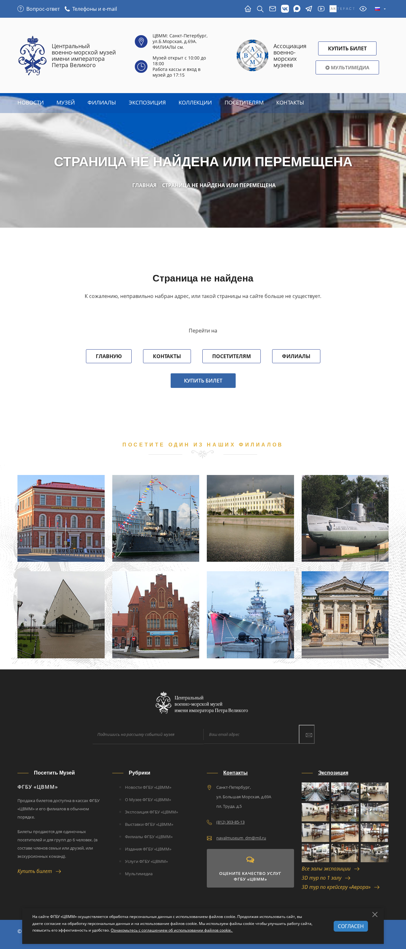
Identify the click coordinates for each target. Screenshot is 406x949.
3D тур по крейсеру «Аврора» (338, 886)
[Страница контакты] (273, 9)
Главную (109, 356)
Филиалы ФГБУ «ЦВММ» (149, 836)
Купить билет (203, 380)
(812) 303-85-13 (230, 822)
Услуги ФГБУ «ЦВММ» (146, 861)
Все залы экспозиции (328, 868)
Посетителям (231, 356)
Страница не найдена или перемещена (219, 185)
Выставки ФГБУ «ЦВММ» (149, 824)
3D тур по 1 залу (323, 877)
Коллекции (195, 102)
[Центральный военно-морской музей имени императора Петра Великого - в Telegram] (309, 9)
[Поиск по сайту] (260, 9)
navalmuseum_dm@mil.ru (241, 838)
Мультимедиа (349, 67)
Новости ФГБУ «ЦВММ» (148, 787)
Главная (144, 185)
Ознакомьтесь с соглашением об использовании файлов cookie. (172, 930)
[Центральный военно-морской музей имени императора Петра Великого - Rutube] (321, 9)
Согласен (351, 926)
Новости (30, 102)
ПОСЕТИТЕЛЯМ (244, 102)
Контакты (290, 102)
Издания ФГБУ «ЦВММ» (148, 849)
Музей (65, 102)
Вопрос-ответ (43, 8)
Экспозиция (147, 102)
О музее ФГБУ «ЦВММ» (148, 799)
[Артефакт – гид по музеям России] (342, 9)
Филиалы (102, 102)
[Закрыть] (375, 914)
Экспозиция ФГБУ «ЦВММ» (151, 812)
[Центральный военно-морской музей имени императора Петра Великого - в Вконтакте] (285, 9)
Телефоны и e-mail (94, 8)
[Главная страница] (248, 9)
